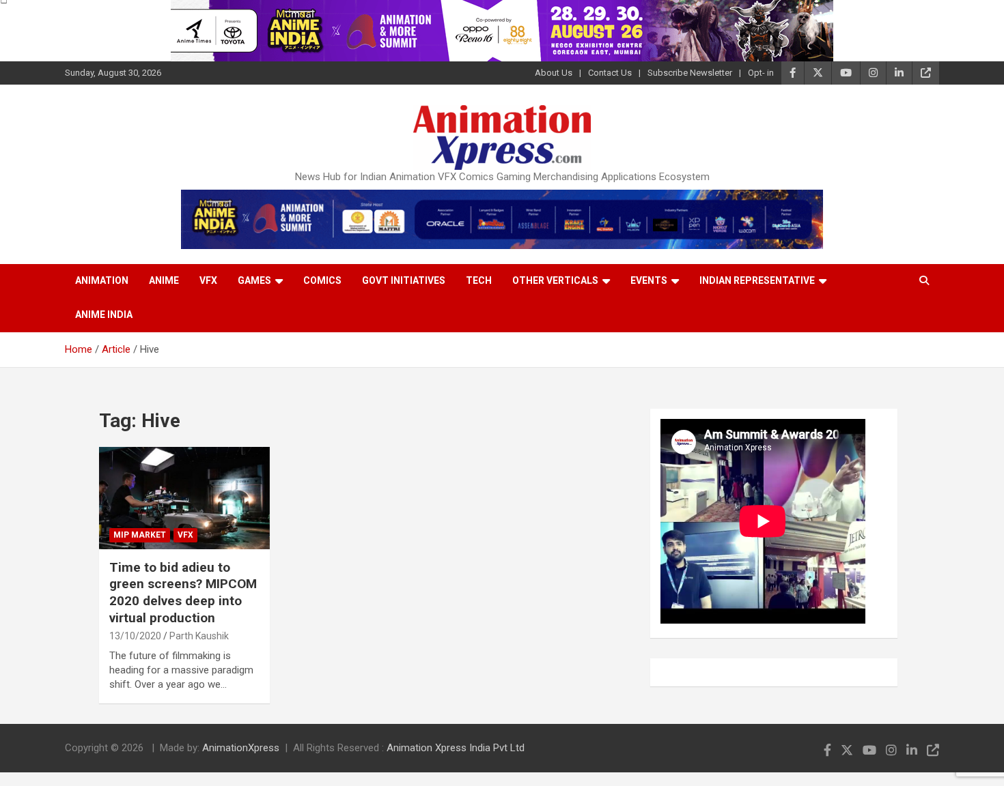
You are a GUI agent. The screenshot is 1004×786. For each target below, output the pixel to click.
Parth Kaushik (199, 635)
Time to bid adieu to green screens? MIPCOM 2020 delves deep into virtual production (183, 592)
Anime (164, 280)
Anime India (104, 314)
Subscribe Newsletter (689, 73)
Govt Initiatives (403, 280)
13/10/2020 (135, 635)
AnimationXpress (240, 748)
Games (254, 280)
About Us (553, 73)
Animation (101, 280)
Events (648, 280)
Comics (322, 280)
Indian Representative (757, 280)
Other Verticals (555, 280)
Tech (479, 280)
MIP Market (139, 535)
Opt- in (761, 73)
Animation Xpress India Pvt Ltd (456, 748)
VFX (208, 280)
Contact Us (610, 73)
